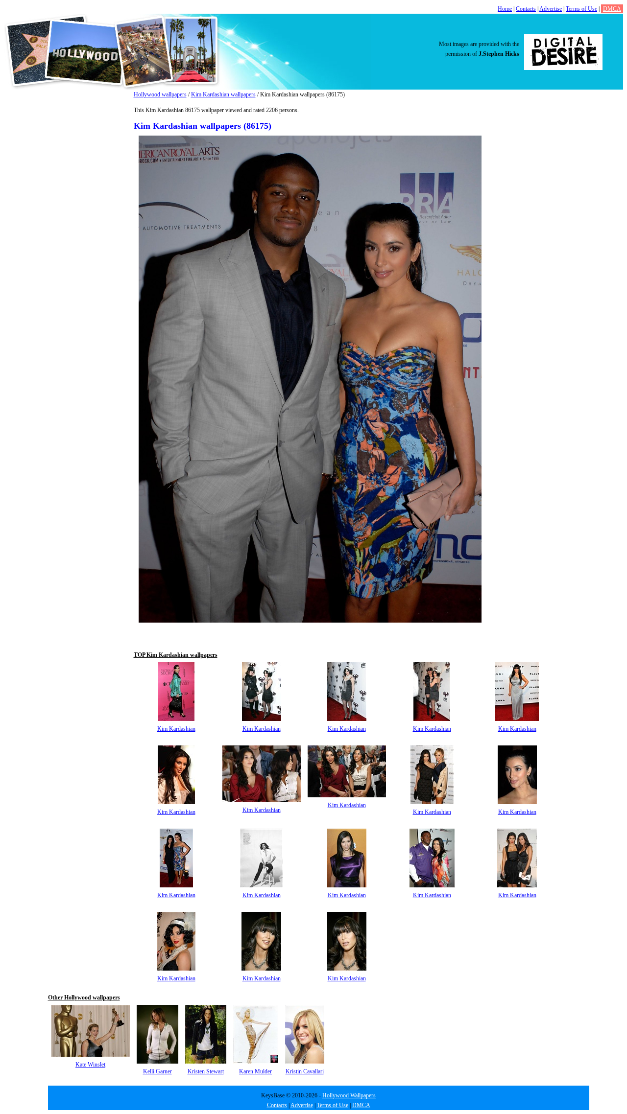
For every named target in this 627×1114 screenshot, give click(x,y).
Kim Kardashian (176, 728)
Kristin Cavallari (305, 1071)
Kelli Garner (157, 1071)
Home (505, 8)
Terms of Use (581, 8)
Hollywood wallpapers (160, 94)
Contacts (526, 8)
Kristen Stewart (206, 1071)
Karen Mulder (255, 1071)
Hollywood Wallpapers (349, 1095)
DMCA (612, 8)
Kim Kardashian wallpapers (223, 94)
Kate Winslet (90, 1064)
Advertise (550, 8)
